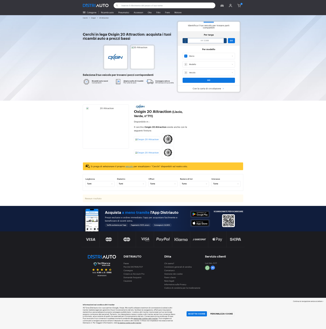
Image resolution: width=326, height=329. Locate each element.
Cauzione (128, 280)
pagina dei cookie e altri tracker (145, 318)
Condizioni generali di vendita (178, 266)
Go (231, 41)
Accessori (138, 12)
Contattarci (169, 270)
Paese (126, 263)
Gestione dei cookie (173, 273)
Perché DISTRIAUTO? (133, 266)
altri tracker (136, 323)
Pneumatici (123, 12)
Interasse (216, 179)
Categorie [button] (91, 12)
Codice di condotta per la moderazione (182, 287)
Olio (150, 12)
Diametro (121, 179)
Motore (177, 12)
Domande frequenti (132, 277)
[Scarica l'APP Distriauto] (200, 214)
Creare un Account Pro (134, 273)
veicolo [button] (106, 75)
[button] (222, 5)
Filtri (158, 12)
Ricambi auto (107, 12)
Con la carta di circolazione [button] (207, 88)
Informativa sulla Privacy (175, 284)
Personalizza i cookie (221, 314)
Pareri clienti (170, 277)
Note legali (169, 280)
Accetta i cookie (196, 314)
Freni (167, 12)
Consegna (128, 270)
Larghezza (90, 179)
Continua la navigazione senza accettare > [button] (308, 301)
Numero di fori (186, 179)
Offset (151, 179)
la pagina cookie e (125, 323)
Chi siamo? (169, 263)
